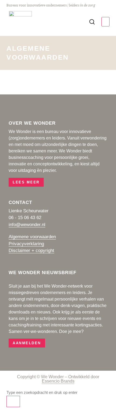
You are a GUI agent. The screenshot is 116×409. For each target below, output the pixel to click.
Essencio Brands (58, 381)
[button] (105, 21)
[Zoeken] (13, 401)
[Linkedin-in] (12, 110)
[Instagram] (22, 110)
